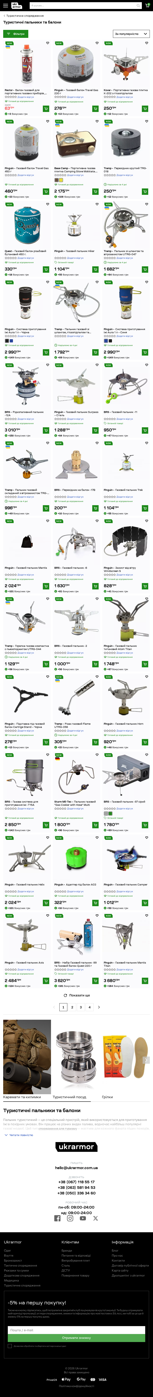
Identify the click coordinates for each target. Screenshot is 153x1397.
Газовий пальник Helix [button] (24, 885)
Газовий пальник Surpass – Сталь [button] (76, 414)
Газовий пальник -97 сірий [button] (124, 802)
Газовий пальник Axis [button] (24, 963)
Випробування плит (76, 1260)
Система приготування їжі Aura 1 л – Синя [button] (124, 331)
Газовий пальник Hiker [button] (74, 251)
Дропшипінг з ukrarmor (128, 1275)
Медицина (11, 1280)
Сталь (66, 1265)
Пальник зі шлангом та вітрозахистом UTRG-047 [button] (124, 253)
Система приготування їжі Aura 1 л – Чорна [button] (25, 331)
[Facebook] (57, 1219)
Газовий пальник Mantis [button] (26, 568)
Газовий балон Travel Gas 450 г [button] (27, 170)
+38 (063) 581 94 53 (76, 1188)
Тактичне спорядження (20, 1265)
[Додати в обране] (47, 43)
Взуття (8, 1255)
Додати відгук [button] (26, 96)
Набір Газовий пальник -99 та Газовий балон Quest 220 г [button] (75, 964)
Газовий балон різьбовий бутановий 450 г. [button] (25, 253)
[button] (19, 5)
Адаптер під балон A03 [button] (75, 885)
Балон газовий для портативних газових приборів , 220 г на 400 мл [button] (25, 92)
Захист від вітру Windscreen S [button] (120, 570)
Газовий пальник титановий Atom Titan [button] (120, 648)
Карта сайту (120, 1270)
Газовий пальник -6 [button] (70, 568)
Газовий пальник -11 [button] (120, 412)
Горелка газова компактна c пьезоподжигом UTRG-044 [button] (27, 648)
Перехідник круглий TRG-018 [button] (125, 170)
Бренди (67, 1250)
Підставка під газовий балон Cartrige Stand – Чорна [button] (25, 725)
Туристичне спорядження (25, 15)
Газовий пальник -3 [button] (70, 646)
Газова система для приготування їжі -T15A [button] (21, 803)
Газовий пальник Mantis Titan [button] (125, 964)
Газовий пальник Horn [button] (123, 724)
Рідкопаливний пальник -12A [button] (24, 414)
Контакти (118, 1260)
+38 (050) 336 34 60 (76, 1193)
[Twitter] (95, 1219)
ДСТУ (66, 1270)
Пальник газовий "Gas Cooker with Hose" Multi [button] (75, 803)
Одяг (7, 1250)
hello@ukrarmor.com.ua (76, 1168)
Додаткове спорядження (21, 1275)
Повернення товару (75, 1275)
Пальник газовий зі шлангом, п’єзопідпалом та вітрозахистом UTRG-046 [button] (71, 331)
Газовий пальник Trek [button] (123, 490)
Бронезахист (13, 1260)
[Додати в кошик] (46, 109)
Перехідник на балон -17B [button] (74, 490)
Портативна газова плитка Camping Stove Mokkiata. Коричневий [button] (75, 170)
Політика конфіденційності (76, 1386)
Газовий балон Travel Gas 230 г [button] (76, 92)
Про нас (117, 1255)
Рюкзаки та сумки (16, 1270)
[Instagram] (70, 1219)
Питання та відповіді (76, 1255)
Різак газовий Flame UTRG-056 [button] (72, 725)
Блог (115, 1250)
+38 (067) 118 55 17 (76, 1182)
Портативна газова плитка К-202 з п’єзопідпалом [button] (126, 92)
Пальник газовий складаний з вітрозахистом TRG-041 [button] (26, 492)
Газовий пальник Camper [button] (125, 885)
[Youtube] (83, 1219)
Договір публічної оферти (130, 1265)
